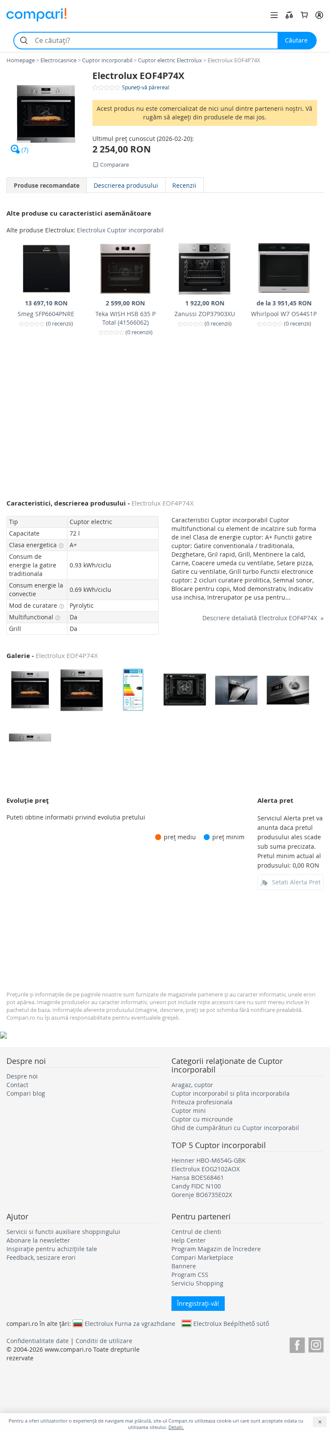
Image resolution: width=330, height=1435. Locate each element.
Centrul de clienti (196, 1232)
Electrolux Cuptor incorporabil (120, 230)
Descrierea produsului (126, 185)
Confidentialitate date (37, 1341)
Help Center (188, 1240)
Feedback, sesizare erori (41, 1257)
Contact (17, 1085)
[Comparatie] (289, 15)
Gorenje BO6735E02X (201, 1195)
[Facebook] (297, 1344)
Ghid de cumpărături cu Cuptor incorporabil (235, 1128)
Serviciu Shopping (197, 1283)
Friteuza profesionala (201, 1102)
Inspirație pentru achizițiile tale (51, 1249)
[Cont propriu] (319, 15)
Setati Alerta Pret (296, 882)
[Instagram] (316, 1344)
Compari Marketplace (202, 1257)
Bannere (183, 1266)
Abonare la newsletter (38, 1240)
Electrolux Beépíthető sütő (231, 1323)
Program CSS (189, 1274)
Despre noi (22, 1076)
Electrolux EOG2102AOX (205, 1169)
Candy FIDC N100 (196, 1186)
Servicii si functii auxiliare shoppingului (63, 1232)
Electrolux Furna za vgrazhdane (130, 1323)
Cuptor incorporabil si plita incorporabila (230, 1093)
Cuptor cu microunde (202, 1119)
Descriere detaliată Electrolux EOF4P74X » (263, 618)
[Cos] (304, 15)
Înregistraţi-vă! (198, 1303)
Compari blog (25, 1093)
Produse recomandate (46, 185)
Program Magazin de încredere (216, 1249)
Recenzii (184, 185)
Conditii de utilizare (104, 1341)
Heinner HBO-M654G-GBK (208, 1160)
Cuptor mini (188, 1110)
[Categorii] (274, 15)
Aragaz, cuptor (192, 1085)
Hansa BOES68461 (197, 1177)
